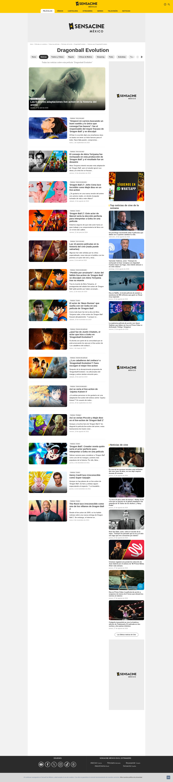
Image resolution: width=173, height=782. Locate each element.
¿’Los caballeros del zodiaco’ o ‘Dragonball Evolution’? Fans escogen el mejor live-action (85, 363)
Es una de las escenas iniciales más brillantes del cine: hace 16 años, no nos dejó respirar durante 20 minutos (126, 471)
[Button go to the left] (137, 57)
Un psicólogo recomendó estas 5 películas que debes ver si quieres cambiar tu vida (126, 233)
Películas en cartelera (41, 44)
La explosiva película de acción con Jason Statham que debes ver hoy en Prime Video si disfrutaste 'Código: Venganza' (125, 325)
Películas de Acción (66, 44)
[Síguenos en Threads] (74, 764)
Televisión (113, 11)
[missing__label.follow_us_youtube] (41, 764)
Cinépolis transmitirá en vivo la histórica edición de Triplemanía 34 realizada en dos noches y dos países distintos (124, 624)
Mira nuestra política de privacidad (131, 777)
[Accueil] (86, 4)
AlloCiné (94, 763)
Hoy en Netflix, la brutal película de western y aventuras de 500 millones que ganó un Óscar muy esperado (125, 295)
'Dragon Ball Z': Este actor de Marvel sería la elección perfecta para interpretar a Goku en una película (85, 217)
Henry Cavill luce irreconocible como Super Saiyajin (84, 476)
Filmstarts (111, 763)
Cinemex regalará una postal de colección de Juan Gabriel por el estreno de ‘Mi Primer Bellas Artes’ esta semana (126, 564)
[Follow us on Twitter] (54, 764)
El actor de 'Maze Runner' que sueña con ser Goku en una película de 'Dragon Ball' (84, 306)
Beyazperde (130, 763)
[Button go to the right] (141, 57)
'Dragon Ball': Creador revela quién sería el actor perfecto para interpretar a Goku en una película (87, 449)
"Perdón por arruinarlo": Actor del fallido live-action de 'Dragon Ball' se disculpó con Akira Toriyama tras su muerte (86, 277)
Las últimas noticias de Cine (126, 634)
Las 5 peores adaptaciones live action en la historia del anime (63, 103)
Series (100, 11)
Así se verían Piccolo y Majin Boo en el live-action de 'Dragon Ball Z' (86, 419)
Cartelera (73, 11)
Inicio (31, 44)
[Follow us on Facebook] (48, 764)
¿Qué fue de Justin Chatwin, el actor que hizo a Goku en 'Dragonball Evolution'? (84, 334)
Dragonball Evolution (80, 44)
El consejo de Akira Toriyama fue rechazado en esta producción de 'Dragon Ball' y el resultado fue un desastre (86, 158)
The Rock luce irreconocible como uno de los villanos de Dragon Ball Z (86, 506)
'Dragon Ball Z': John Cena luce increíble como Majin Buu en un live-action (85, 187)
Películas (47, 11)
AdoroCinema (100, 766)
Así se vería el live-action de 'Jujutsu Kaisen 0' (83, 390)
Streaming (88, 11)
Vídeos (60, 11)
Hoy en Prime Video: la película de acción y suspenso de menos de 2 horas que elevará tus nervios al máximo (126, 594)
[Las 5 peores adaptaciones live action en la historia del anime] (67, 88)
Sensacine (127, 766)
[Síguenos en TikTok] (67, 764)
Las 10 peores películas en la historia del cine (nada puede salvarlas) (84, 246)
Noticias (126, 11)
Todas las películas (54, 44)
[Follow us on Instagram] (61, 764)
